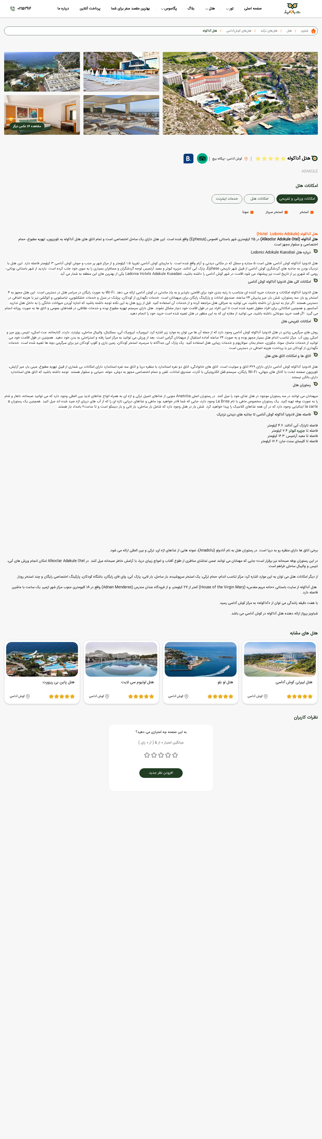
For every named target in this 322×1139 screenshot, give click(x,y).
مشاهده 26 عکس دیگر (27, 126)
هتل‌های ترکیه (269, 31)
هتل (289, 31)
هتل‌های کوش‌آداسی (238, 31)
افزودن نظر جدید (161, 773)
